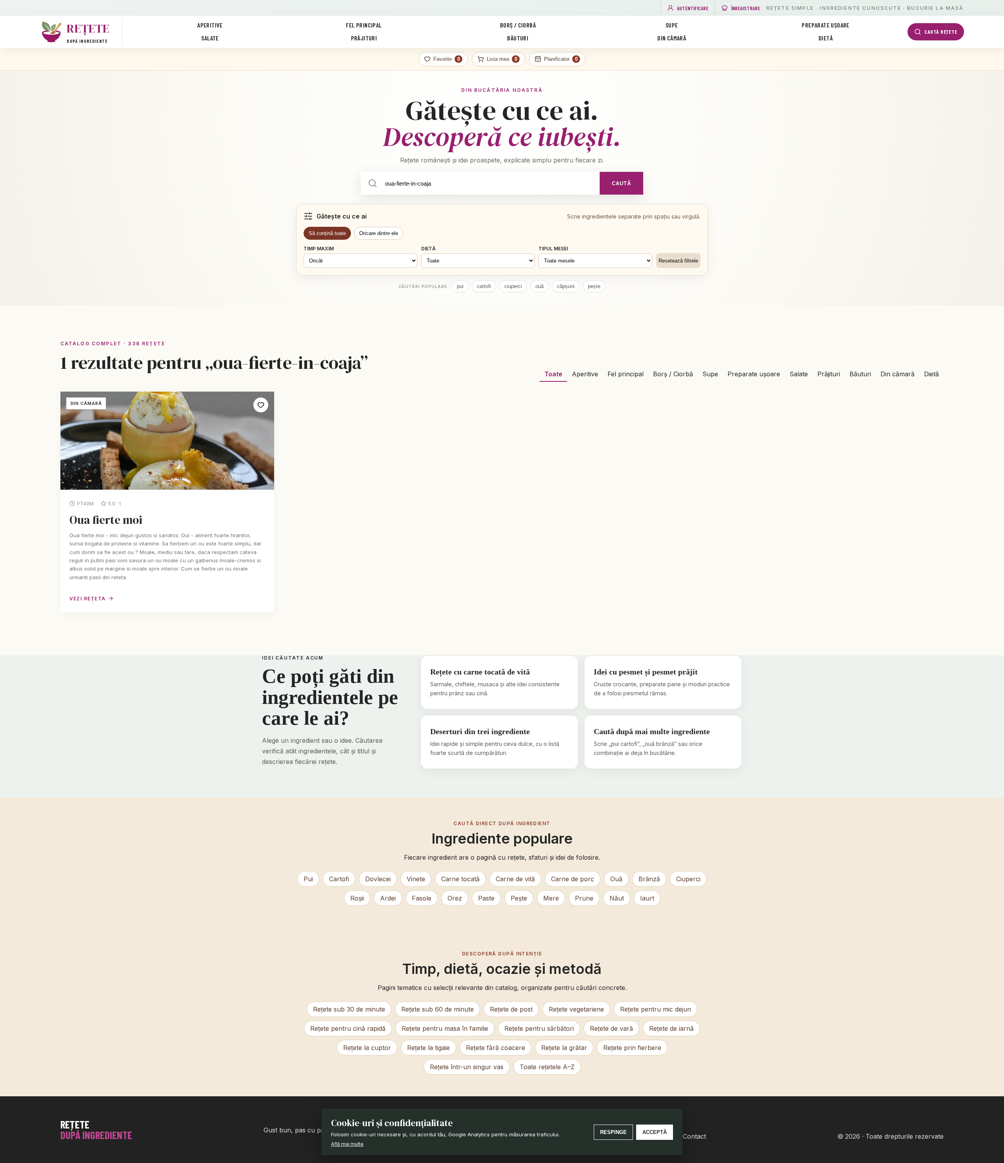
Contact (694, 1136)
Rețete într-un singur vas (467, 1067)
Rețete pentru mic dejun (655, 1009)
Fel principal (364, 25)
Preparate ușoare (825, 25)
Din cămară (671, 38)
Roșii (357, 898)
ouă (539, 286)
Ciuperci (688, 879)
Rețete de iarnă (671, 1028)
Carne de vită (515, 879)
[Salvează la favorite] (260, 404)
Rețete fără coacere (495, 1048)
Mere (551, 898)
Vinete (416, 879)
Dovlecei (378, 879)
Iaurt (647, 898)
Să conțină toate (327, 233)
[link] (167, 502)
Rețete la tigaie (428, 1048)
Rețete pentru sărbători (539, 1028)
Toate (553, 374)
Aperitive (210, 25)
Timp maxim (319, 249)
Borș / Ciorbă (518, 25)
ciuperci (513, 286)
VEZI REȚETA (87, 599)
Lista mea (502, 59)
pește (594, 286)
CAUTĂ (621, 183)
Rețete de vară (611, 1028)
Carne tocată (460, 879)
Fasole (421, 898)
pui (460, 286)
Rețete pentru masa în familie (445, 1028)
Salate (209, 38)
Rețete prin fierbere (632, 1048)
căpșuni (566, 286)
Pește (519, 898)
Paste (486, 898)
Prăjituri (364, 38)
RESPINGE (613, 1132)
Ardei (388, 898)
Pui (308, 879)
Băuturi (517, 38)
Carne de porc (572, 879)
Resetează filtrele (678, 261)
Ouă (616, 879)
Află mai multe (347, 1144)
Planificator (561, 59)
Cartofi (339, 879)
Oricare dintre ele (378, 233)
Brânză (649, 879)
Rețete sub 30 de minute (349, 1009)
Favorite (446, 59)
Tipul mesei (553, 249)
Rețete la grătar (564, 1048)
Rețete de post (511, 1009)
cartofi (484, 286)
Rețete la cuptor (367, 1048)
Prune (584, 898)
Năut (616, 898)
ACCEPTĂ (654, 1132)
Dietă (825, 38)
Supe (672, 25)
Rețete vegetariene (576, 1009)
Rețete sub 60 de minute (437, 1009)
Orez (454, 898)
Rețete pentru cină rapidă (348, 1028)
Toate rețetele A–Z (547, 1067)
